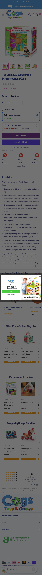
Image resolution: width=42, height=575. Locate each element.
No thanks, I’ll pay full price (11, 294)
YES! (11, 291)
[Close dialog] (40, 276)
